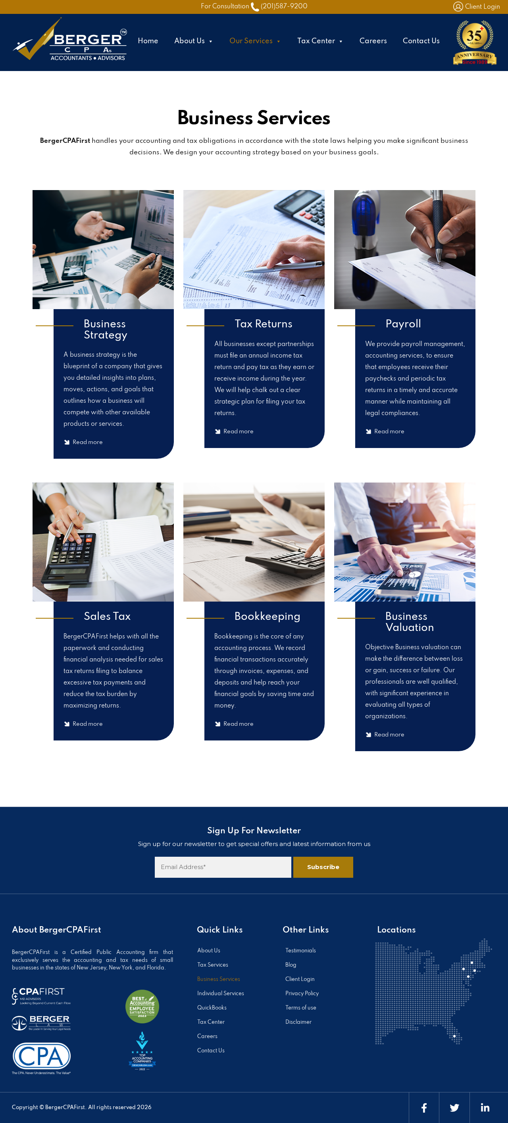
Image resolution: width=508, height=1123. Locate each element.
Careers (373, 41)
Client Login (482, 7)
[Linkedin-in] (485, 1107)
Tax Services (212, 965)
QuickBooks (212, 1008)
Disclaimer (298, 1022)
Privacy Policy (302, 993)
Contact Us (421, 41)
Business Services (218, 979)
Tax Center (316, 41)
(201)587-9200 (284, 7)
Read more (88, 442)
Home (148, 41)
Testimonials (300, 951)
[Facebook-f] (424, 1107)
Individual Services (220, 993)
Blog (290, 965)
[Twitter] (454, 1107)
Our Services (251, 41)
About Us (189, 41)
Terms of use (300, 1008)
